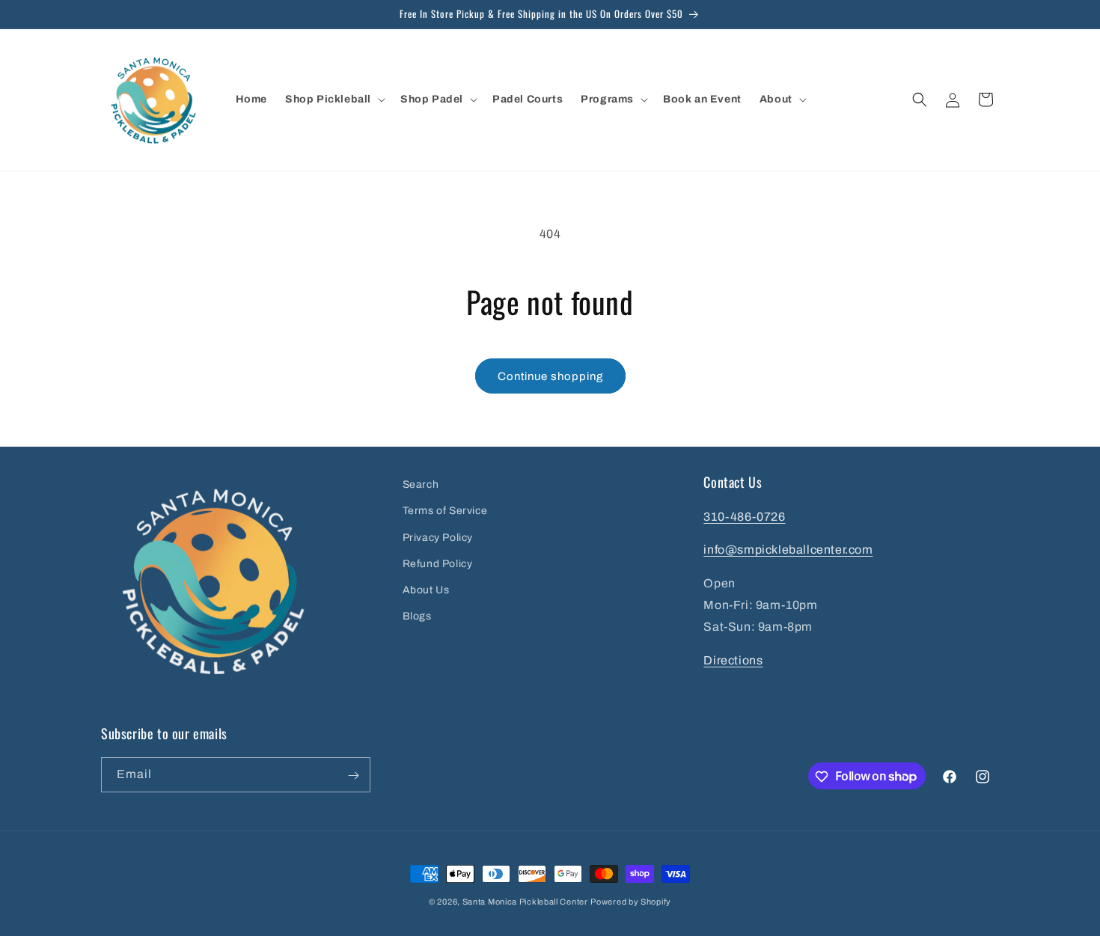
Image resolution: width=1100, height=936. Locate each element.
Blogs (417, 616)
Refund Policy (438, 563)
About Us (426, 589)
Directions (733, 659)
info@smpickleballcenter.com (788, 549)
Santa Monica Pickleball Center (525, 901)
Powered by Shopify (630, 901)
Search (421, 484)
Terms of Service (445, 510)
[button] (333, 99)
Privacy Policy (438, 536)
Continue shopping (550, 376)
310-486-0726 (744, 516)
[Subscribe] (353, 775)
